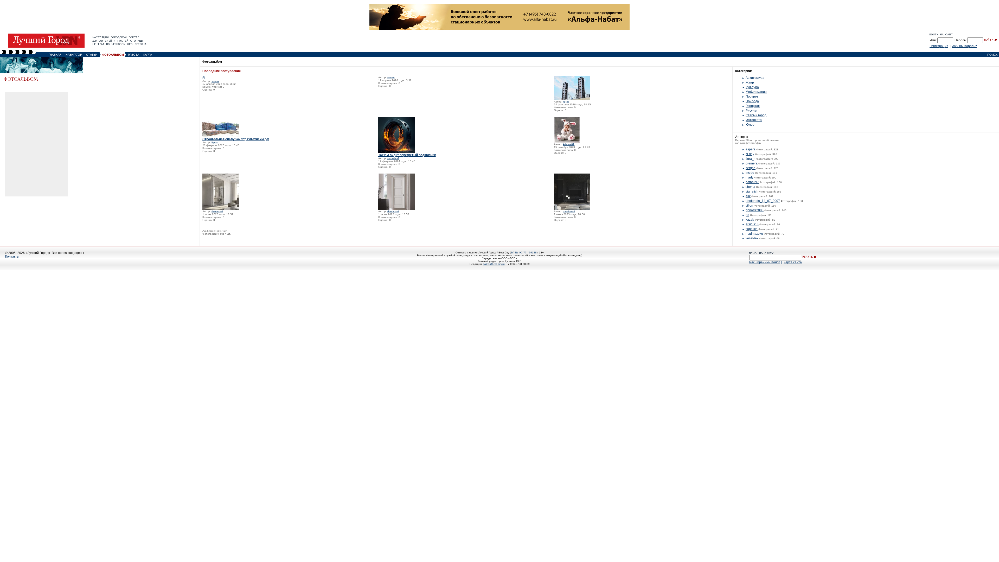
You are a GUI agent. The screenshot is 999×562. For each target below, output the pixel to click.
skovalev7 (393, 158)
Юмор (750, 124)
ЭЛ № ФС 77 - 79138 (524, 252)
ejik (748, 196)
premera (752, 163)
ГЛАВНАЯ (55, 54)
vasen (215, 81)
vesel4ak (752, 238)
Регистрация (939, 46)
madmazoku (754, 233)
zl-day (750, 154)
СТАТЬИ (91, 54)
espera (750, 149)
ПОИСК (992, 54)
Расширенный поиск (764, 262)
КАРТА (147, 54)
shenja (750, 187)
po (747, 215)
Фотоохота (754, 120)
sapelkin (752, 229)
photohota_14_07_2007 (763, 201)
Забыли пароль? (964, 46)
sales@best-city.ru (494, 264)
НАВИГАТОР (74, 54)
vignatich (752, 191)
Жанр (750, 82)
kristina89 (568, 144)
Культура (752, 87)
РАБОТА (133, 54)
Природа (752, 101)
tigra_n (750, 159)
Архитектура (755, 78)
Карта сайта (793, 262)
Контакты (12, 256)
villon (749, 205)
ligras (566, 101)
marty (749, 177)
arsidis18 (752, 224)
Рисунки (752, 110)
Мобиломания (756, 92)
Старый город (756, 115)
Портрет (752, 96)
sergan (750, 168)
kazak (750, 219)
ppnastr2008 (755, 210)
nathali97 (752, 182)
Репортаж (753, 106)
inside (750, 173)
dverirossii (217, 211)
